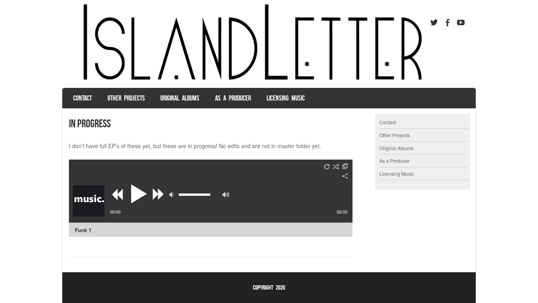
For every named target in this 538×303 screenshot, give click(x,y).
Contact (82, 98)
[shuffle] (336, 167)
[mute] (172, 194)
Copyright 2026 (269, 287)
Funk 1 (83, 230)
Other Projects (126, 98)
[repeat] (327, 167)
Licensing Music (286, 98)
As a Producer (233, 98)
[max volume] (226, 194)
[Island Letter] (249, 80)
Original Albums (179, 98)
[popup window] (345, 167)
